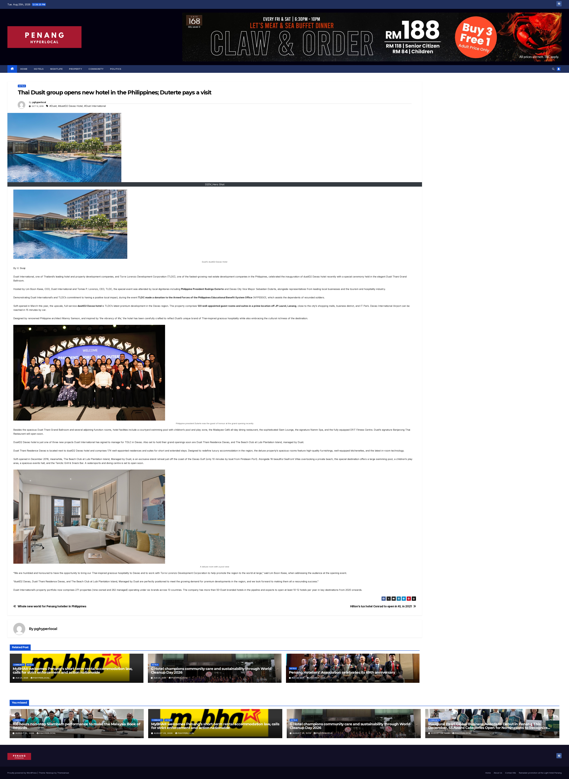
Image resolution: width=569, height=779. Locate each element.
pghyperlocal (39, 102)
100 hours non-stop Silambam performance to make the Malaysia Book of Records (76, 726)
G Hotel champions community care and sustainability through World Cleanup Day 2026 (211, 671)
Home (23, 69)
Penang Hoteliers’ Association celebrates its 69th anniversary (342, 672)
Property (75, 69)
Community (96, 69)
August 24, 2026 (440, 733)
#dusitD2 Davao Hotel (70, 105)
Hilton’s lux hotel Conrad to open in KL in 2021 (381, 606)
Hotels (39, 69)
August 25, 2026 (25, 733)
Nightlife (56, 69)
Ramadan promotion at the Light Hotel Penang (540, 773)
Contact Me (510, 773)
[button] (553, 68)
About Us (498, 773)
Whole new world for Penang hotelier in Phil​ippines (52, 606)
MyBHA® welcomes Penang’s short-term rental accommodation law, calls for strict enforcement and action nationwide (72, 671)
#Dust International (95, 105)
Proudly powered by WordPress (22, 773)
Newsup (50, 773)
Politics (115, 69)
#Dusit (53, 105)
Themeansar (63, 773)
